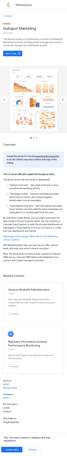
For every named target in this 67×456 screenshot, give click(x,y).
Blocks (9, 16)
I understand (12, 449)
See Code (11, 53)
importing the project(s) (47, 156)
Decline (33, 449)
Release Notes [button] (10, 388)
